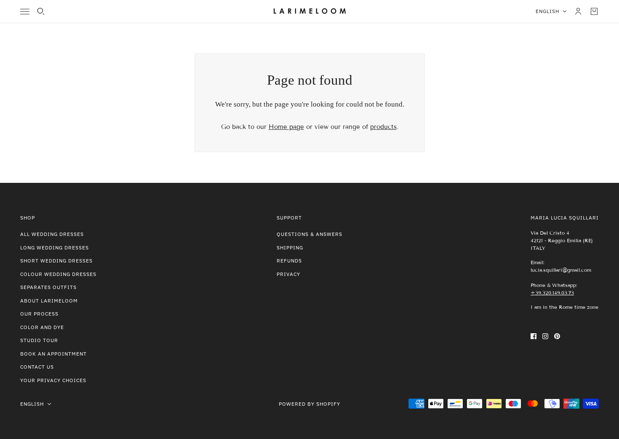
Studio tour (39, 340)
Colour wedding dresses (58, 274)
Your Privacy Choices (53, 380)
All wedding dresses (52, 234)
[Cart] (594, 11)
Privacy (288, 274)
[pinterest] (557, 336)
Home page (286, 127)
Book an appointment (53, 354)
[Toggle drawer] (24, 11)
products (383, 127)
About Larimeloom (49, 300)
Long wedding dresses (54, 247)
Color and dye (42, 327)
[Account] (578, 11)
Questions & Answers (309, 234)
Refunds (289, 260)
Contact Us (37, 367)
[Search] (40, 11)
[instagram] (545, 336)
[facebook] (533, 336)
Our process (39, 314)
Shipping (290, 247)
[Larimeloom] (309, 11)
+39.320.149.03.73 (552, 292)
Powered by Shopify (309, 404)
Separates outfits (48, 287)
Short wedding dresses (56, 260)
